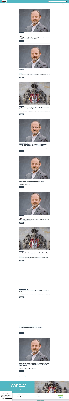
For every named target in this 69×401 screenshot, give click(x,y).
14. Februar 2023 (25, 251)
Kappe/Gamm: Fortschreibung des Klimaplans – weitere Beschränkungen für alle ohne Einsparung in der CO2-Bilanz (34, 108)
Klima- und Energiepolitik (21, 69)
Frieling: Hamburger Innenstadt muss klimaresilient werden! (31, 327)
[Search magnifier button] (66, 1)
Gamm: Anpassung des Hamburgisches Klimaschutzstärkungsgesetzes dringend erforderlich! (33, 71)
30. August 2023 (25, 106)
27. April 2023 (25, 215)
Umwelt (27, 289)
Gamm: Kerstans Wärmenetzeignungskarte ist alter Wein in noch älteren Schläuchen (33, 35)
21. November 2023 (25, 69)
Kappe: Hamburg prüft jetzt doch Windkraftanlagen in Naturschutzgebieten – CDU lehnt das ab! (34, 291)
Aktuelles (20, 289)
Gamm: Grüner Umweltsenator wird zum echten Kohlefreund (31, 217)
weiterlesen (21, 40)
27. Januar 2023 (30, 289)
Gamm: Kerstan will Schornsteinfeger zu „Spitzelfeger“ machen (31, 181)
